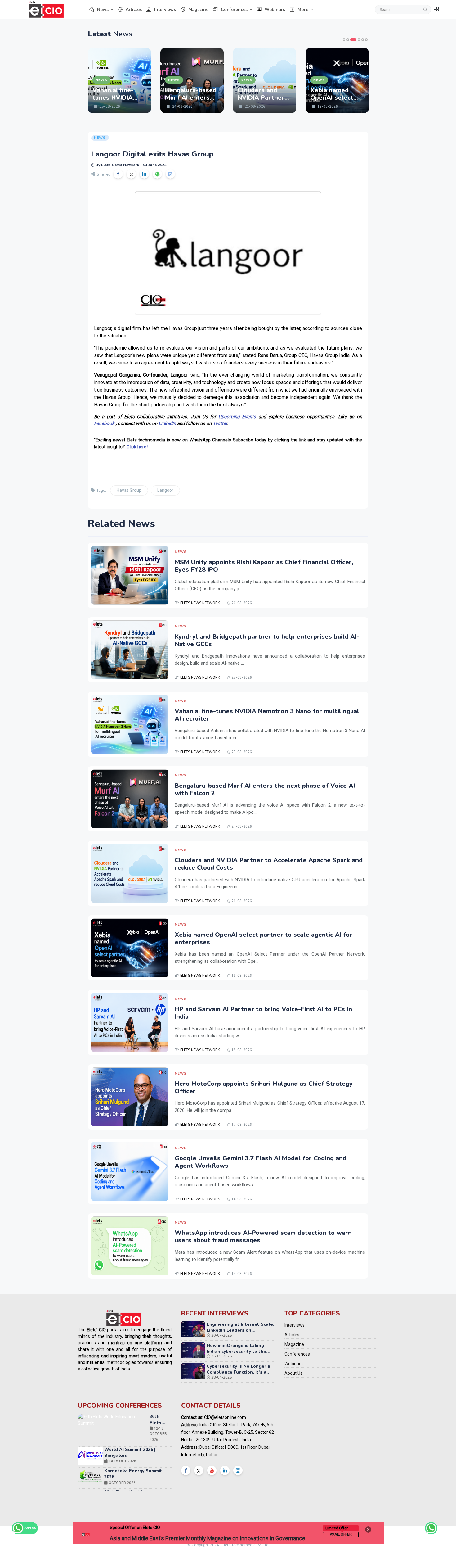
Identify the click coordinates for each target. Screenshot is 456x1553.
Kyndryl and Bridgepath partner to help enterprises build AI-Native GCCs (267, 640)
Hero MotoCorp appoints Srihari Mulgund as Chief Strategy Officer (264, 1087)
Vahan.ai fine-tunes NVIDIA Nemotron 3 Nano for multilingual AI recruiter (267, 715)
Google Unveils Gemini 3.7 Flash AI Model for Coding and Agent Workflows (260, 1162)
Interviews (165, 9)
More (302, 9)
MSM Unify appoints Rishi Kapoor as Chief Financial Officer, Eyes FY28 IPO (264, 566)
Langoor (165, 490)
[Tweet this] (131, 174)
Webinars (275, 9)
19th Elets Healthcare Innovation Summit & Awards (136, 1462)
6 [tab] (366, 39)
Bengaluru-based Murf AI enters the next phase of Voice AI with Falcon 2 (265, 789)
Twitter (220, 423)
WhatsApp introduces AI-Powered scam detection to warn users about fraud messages (263, 1236)
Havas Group (129, 490)
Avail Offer (341, 1534)
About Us (293, 1373)
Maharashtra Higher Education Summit (157, 1489)
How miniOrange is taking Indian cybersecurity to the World (236, 1351)
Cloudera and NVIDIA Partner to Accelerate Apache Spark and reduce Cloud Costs (269, 864)
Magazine (198, 9)
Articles (134, 9)
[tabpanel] (107, 80)
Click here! (137, 447)
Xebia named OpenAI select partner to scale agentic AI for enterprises (263, 938)
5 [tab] (362, 39)
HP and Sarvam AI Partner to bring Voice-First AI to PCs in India (263, 1013)
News (103, 9)
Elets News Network (200, 603)
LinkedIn (167, 423)
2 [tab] (347, 39)
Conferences (234, 9)
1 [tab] (344, 39)
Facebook (104, 423)
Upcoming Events (237, 416)
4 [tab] (357, 39)
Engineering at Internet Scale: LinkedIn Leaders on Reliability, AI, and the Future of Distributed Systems (240, 1333)
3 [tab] (351, 39)
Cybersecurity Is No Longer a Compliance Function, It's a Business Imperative (238, 1372)
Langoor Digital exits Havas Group (152, 154)
